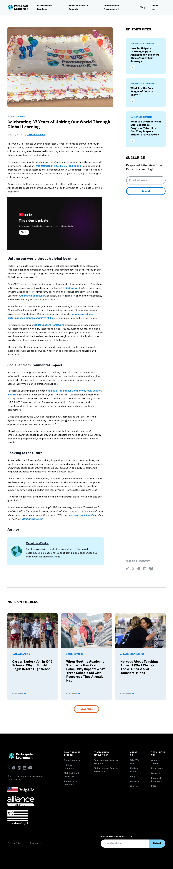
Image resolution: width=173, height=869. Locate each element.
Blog (142, 7)
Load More (86, 709)
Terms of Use (36, 843)
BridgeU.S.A (70, 288)
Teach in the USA (158, 753)
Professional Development (111, 7)
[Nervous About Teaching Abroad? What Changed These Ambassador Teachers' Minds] (140, 630)
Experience (157, 768)
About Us (155, 7)
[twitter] (8, 768)
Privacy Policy (14, 843)
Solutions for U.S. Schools (79, 7)
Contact (134, 786)
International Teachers (44, 7)
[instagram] (19, 768)
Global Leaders (72, 760)
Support (155, 773)
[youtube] (30, 767)
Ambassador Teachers (33, 295)
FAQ (153, 786)
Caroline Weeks (36, 134)
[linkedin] (24, 768)
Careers (134, 781)
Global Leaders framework (48, 325)
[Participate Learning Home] (18, 7)
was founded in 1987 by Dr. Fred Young (58, 166)
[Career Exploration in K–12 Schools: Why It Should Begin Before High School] (32, 630)
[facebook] (13, 768)
